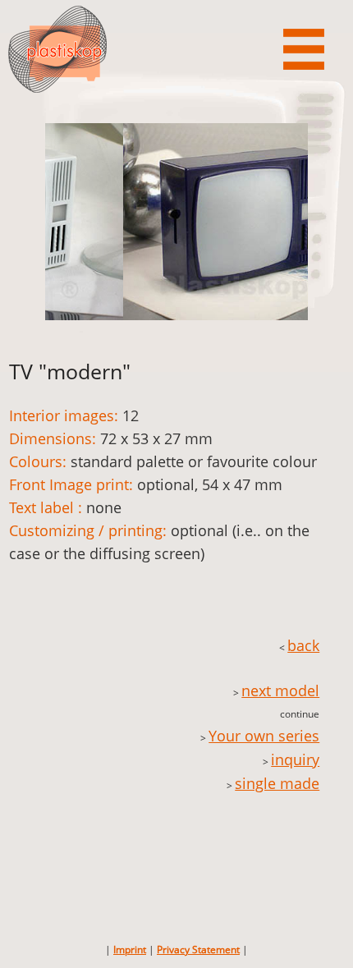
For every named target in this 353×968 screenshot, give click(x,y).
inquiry (295, 759)
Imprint (129, 950)
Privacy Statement (198, 950)
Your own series (264, 735)
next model (280, 690)
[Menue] (303, 49)
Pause (278, 153)
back (303, 645)
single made (277, 783)
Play (254, 152)
